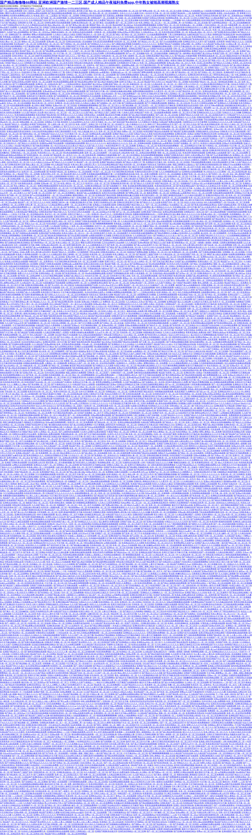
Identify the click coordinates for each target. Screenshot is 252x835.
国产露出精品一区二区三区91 (93, 441)
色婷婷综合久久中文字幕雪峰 (195, 122)
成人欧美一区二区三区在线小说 (192, 127)
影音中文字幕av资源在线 (97, 351)
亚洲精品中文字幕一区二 (191, 380)
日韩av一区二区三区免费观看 (17, 160)
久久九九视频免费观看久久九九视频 (183, 363)
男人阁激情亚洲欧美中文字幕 (213, 89)
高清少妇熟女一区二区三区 (216, 25)
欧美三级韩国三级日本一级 (57, 202)
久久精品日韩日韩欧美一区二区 (36, 169)
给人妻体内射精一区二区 (88, 219)
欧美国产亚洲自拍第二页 (40, 124)
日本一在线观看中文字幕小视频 (27, 245)
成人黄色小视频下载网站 (42, 105)
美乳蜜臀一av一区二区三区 (215, 108)
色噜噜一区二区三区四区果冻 (130, 30)
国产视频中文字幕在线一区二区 (130, 176)
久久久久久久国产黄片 (165, 280)
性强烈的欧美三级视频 (31, 377)
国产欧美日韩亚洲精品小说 (34, 67)
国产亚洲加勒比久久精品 (38, 368)
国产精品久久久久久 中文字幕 (74, 60)
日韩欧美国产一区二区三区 (23, 49)
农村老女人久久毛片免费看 (138, 427)
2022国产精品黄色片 (23, 146)
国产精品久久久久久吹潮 (150, 202)
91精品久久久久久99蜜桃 (185, 287)
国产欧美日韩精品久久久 (129, 148)
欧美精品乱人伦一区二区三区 (15, 198)
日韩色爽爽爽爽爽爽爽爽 (66, 349)
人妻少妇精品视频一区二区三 (18, 179)
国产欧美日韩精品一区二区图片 (70, 406)
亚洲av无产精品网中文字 (111, 271)
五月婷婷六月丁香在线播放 (54, 101)
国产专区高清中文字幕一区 (97, 91)
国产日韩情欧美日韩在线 (153, 429)
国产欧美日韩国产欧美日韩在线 (172, 276)
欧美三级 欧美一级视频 (73, 167)
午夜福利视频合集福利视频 (100, 27)
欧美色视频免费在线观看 (20, 105)
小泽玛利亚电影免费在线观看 (12, 176)
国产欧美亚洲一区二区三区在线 (156, 417)
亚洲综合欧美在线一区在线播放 (79, 41)
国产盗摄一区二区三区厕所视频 (53, 18)
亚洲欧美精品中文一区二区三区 (210, 273)
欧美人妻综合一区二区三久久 (72, 183)
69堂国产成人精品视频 (171, 224)
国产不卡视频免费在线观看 (23, 84)
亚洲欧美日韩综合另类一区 (217, 195)
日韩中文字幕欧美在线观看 (77, 72)
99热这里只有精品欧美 (83, 63)
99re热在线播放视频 (228, 344)
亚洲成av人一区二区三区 (146, 146)
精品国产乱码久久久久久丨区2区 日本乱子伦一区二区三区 (227, 278)
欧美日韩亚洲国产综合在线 (212, 20)
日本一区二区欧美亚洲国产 (142, 136)
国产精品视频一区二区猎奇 (94, 356)
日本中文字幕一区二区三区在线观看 (93, 349)
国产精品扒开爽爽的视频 (199, 382)
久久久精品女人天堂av (135, 302)
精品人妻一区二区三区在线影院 (106, 13)
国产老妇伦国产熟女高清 (201, 226)
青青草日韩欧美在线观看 (28, 98)
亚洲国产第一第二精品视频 (104, 368)
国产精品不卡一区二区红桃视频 (13, 96)
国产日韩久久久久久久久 (55, 294)
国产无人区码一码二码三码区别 (61, 285)
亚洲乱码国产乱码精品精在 (50, 233)
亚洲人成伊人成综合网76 (33, 110)
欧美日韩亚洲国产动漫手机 (68, 49)
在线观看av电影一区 (130, 65)
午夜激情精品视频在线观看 (60, 368)
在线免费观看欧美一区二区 (91, 190)
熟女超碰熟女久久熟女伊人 (176, 75)
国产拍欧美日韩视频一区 (43, 146)
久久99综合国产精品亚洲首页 (17, 216)
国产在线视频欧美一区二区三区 (66, 96)
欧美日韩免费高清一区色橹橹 (26, 264)
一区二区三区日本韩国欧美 (77, 294)
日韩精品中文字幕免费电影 (202, 79)
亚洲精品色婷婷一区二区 (76, 283)
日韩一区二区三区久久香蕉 (141, 228)
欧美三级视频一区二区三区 (223, 101)
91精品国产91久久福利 (150, 129)
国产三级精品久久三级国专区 (206, 311)
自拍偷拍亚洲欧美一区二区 (41, 30)
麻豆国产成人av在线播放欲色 (89, 193)
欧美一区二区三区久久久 (173, 160)
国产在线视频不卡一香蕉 (116, 186)
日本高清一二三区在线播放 (226, 37)
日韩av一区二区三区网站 (101, 110)
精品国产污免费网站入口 (24, 190)
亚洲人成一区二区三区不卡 (237, 89)
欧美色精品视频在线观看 (158, 323)
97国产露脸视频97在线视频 (35, 320)
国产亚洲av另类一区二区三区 (31, 373)
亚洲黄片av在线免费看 (83, 347)
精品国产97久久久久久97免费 (36, 226)
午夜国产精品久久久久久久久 (111, 37)
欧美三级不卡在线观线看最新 (83, 309)
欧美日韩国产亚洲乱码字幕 (150, 20)
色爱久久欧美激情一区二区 (141, 273)
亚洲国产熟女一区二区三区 (168, 25)
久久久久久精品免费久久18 (140, 138)
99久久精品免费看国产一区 (207, 46)
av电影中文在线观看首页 (148, 368)
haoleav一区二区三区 (167, 257)
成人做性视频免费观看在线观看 (153, 320)
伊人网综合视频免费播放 (104, 297)
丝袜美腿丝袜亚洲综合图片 (235, 105)
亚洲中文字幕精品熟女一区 (30, 108)
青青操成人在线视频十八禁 (14, 37)
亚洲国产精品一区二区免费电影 (238, 169)
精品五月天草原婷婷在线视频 (129, 250)
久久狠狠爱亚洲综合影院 (97, 283)
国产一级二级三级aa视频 (45, 49)
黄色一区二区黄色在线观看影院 (210, 280)
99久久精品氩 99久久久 (87, 131)
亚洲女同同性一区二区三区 (65, 216)
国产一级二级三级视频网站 (46, 190)
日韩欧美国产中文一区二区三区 (16, 30)
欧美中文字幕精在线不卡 (196, 365)
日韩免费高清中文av (209, 403)
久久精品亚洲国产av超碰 (144, 127)
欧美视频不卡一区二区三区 (131, 190)
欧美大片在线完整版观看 (53, 200)
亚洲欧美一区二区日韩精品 (142, 77)
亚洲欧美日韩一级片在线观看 (228, 354)
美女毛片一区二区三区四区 (56, 214)
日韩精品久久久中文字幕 (68, 190)
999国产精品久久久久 (234, 41)
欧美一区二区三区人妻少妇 (187, 138)
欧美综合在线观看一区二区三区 (121, 200)
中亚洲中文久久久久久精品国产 (36, 297)
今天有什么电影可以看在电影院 (93, 432)
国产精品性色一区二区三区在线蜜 (46, 77)
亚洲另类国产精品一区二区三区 (101, 181)
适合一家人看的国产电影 (240, 174)
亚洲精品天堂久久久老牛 (193, 41)
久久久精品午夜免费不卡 (194, 195)
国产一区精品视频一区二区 (163, 169)
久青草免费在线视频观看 (114, 53)
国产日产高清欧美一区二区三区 (193, 401)
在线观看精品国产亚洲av (32, 259)
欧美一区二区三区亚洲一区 (228, 441)
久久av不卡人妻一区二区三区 (107, 332)
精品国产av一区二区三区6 (232, 261)
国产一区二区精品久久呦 (45, 89)
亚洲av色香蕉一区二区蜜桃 (113, 325)
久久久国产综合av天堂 (14, 323)
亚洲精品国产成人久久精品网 (172, 259)
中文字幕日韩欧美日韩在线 (123, 172)
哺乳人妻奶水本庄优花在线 (66, 271)
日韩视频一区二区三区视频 (234, 252)
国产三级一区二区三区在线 (167, 115)
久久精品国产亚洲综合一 (209, 138)
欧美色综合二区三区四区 (129, 198)
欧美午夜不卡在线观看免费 (117, 119)
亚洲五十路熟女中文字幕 (93, 394)
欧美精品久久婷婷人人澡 (94, 330)
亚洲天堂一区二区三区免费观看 (80, 422)
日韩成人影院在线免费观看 (199, 389)
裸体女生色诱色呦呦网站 (221, 422)
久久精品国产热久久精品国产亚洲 (186, 89)
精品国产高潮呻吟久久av (106, 160)
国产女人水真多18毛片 (207, 207)
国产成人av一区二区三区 (206, 391)
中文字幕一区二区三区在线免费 (16, 238)
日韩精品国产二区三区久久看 (98, 39)
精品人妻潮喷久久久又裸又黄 (127, 181)
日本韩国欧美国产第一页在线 (38, 150)
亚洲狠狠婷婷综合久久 (99, 287)
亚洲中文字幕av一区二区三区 (131, 82)
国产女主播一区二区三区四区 (40, 193)
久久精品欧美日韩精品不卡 (228, 231)
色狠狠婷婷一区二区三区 (69, 313)
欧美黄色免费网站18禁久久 (21, 15)
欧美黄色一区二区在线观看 (14, 93)
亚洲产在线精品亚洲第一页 (229, 205)
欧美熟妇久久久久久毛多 (185, 117)
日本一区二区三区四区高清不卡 (213, 115)
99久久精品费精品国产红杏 (115, 328)
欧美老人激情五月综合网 (99, 443)
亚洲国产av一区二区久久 (41, 179)
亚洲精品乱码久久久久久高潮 (209, 112)
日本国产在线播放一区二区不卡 (186, 143)
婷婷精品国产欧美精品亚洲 (223, 34)
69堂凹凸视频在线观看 (167, 108)
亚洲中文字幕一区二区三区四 (130, 417)
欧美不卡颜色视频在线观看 (219, 446)
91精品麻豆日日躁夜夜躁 (18, 266)
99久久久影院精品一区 (82, 13)
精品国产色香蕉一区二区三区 (213, 356)
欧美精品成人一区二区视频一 (192, 25)
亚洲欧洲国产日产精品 (104, 247)
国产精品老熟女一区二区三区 (107, 58)
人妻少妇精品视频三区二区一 (38, 37)
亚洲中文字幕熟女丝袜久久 (211, 209)
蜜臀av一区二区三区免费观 (39, 198)
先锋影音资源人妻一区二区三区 (57, 309)
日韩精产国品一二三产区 (218, 67)
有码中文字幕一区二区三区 (64, 231)
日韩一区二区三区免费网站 (123, 27)
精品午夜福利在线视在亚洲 (100, 280)
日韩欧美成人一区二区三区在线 (24, 153)
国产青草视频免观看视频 (22, 53)
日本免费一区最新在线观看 (94, 138)
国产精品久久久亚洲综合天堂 (208, 186)
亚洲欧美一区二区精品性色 (46, 84)
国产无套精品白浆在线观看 (133, 103)
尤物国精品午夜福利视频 (106, 155)
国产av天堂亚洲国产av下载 (211, 216)
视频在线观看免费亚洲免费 (223, 250)
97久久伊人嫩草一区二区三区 (179, 231)
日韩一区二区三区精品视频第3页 (139, 408)
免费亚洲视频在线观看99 (142, 91)
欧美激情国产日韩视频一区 (71, 330)
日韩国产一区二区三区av (145, 209)
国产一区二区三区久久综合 (185, 124)
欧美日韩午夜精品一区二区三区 (134, 439)
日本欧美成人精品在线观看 (164, 273)
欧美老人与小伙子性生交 (67, 311)
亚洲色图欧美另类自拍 (122, 214)
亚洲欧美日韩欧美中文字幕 (81, 202)
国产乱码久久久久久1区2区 (163, 117)
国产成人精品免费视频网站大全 (166, 399)
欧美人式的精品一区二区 (174, 93)
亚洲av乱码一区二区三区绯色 (63, 278)
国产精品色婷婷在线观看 (192, 375)
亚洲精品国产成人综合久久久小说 (49, 361)
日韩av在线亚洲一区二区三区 (130, 226)
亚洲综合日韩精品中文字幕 (128, 384)
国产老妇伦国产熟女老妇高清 (125, 122)
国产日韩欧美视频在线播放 (128, 75)
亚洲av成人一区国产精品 (153, 157)
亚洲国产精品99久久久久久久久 (212, 235)
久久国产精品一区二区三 (48, 389)
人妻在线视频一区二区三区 (62, 247)
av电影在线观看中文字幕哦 (212, 98)
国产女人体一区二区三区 (188, 235)
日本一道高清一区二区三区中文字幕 (39, 219)
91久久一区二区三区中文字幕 (149, 224)
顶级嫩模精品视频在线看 (161, 46)
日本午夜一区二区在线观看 (104, 75)
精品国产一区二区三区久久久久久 (31, 202)
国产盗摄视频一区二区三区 (238, 108)
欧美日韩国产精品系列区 (46, 115)
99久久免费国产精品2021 (104, 20)
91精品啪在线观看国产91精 (86, 285)
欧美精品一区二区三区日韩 (144, 280)
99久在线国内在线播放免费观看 (237, 363)
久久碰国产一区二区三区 (179, 323)
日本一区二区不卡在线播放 (21, 441)
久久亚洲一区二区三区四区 (188, 216)
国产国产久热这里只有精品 (211, 313)
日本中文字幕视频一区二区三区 (74, 181)
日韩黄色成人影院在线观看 (105, 63)
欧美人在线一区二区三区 (48, 313)
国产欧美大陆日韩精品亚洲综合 (115, 169)
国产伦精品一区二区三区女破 (12, 79)
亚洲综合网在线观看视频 (173, 212)
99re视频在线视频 (101, 347)
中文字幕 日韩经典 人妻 (239, 67)
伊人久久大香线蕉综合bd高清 (34, 25)
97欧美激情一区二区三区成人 (225, 358)
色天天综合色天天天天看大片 (66, 146)
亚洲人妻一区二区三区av (117, 436)
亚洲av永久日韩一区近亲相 (70, 238)
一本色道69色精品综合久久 (177, 101)
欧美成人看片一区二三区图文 (45, 15)
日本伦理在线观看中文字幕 (223, 162)
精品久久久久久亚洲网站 (197, 65)
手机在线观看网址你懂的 (214, 119)
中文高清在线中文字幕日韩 (98, 401)
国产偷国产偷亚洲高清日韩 (140, 98)
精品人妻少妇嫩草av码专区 (230, 436)
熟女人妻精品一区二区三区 (57, 79)
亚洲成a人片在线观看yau (192, 11)
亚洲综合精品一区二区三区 (63, 250)
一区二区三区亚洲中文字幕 (129, 129)
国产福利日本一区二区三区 (238, 399)
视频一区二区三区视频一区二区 (112, 358)
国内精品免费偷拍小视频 (99, 46)
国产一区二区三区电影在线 (121, 268)
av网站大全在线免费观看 (76, 67)
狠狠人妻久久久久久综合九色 (186, 77)
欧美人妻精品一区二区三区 (150, 23)
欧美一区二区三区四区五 (242, 224)
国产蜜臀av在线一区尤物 (141, 347)
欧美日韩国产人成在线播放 (57, 224)
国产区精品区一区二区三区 (154, 188)
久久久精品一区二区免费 (133, 335)
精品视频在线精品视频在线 (193, 224)
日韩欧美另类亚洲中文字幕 (128, 202)
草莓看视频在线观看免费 (132, 231)
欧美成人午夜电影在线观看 (27, 254)
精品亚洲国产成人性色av (201, 53)
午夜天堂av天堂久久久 (204, 406)
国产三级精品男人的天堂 (84, 30)
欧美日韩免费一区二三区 (93, 136)
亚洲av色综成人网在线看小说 (159, 354)
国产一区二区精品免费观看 (11, 11)
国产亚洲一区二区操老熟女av (231, 15)
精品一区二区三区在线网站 (157, 37)
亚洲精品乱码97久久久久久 (229, 391)
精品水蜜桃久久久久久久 (173, 148)
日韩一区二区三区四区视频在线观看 (188, 49)
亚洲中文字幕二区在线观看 (54, 108)
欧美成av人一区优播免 (145, 370)
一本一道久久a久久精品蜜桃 (80, 304)
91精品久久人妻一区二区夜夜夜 (41, 271)
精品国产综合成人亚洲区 (167, 209)
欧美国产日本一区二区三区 (172, 202)
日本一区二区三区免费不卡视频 (90, 261)
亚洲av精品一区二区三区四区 (173, 129)
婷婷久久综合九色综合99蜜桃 (154, 96)
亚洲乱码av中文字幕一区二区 (231, 328)
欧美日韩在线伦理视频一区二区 (175, 32)
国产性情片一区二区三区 (65, 157)
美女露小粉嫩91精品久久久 (11, 129)
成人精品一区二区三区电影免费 (209, 221)
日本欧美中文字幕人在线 (120, 276)
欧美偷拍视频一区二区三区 (105, 250)
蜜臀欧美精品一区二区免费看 (155, 363)
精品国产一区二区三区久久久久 (136, 285)
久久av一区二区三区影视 (179, 226)
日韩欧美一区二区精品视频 (105, 32)
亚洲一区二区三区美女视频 (127, 20)
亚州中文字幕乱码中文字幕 (152, 93)
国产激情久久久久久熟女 (145, 110)
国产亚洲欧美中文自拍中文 (131, 51)
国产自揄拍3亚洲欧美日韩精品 (17, 242)
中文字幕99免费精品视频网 (77, 27)
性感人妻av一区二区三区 (10, 41)
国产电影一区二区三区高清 (18, 195)
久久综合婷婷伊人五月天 (79, 122)
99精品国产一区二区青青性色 (41, 261)
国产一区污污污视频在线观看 (229, 387)
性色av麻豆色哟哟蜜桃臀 (55, 422)
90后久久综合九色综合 (193, 202)
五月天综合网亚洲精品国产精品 (110, 164)
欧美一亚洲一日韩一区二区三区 (105, 396)
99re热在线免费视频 (157, 264)
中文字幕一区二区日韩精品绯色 (31, 214)
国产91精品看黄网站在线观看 (221, 396)
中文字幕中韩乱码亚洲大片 (16, 417)
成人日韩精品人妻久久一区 (228, 207)
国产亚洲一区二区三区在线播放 (120, 245)
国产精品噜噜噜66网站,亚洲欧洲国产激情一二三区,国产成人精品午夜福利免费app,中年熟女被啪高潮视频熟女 (89, 2)
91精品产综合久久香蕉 (143, 134)
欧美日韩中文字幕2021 (50, 292)
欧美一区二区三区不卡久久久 (81, 448)
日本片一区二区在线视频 (97, 290)
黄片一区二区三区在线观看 (37, 304)
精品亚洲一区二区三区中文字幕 (179, 188)
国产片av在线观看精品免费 (171, 41)
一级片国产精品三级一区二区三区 (45, 207)
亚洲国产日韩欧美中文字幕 (98, 101)
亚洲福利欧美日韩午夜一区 (121, 183)
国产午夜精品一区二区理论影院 (215, 146)
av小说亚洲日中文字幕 (184, 413)
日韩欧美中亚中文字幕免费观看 (124, 316)
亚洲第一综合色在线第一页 (228, 13)
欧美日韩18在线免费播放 (163, 134)
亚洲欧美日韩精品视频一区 (36, 285)
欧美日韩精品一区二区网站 (187, 432)
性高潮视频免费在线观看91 (146, 361)
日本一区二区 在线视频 (116, 441)
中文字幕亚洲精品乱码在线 (185, 344)
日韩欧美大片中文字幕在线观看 (233, 131)
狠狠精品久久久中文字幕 (72, 436)
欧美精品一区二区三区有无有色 (60, 63)
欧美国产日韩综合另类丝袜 (207, 15)
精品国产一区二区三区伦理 (88, 162)
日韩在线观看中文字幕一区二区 (189, 306)
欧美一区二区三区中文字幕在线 (136, 216)
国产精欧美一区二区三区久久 (15, 318)
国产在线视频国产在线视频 (140, 169)
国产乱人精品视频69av (61, 198)
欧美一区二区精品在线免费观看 (153, 63)
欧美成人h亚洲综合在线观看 (16, 261)
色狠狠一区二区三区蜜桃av (75, 361)
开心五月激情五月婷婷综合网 (157, 271)
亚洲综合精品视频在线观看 (195, 148)
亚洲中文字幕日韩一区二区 (213, 169)
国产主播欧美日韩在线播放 (157, 387)
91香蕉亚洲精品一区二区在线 (71, 306)
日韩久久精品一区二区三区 (27, 209)
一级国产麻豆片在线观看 (151, 198)
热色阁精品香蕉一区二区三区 (177, 18)
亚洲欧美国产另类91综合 (151, 212)
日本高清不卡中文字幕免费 (107, 309)
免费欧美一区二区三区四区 (140, 119)
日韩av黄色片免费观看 (37, 417)
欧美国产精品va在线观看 (167, 318)
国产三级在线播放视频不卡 (80, 224)
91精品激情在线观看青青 (223, 193)
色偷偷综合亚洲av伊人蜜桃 (217, 297)
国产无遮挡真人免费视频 (113, 15)
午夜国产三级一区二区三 (158, 358)
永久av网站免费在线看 (104, 375)
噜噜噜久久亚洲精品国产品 (231, 46)
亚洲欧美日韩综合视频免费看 (139, 117)
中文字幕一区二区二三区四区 (68, 53)
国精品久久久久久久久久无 (37, 354)
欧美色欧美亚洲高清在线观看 (229, 58)
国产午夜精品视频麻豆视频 (210, 252)
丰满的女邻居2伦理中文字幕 (146, 172)
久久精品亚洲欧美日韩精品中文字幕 (215, 84)
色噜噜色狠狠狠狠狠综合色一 (145, 214)
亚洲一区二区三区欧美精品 (116, 330)
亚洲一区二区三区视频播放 (82, 226)
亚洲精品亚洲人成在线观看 (100, 134)
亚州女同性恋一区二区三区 (18, 162)
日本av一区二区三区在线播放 (19, 103)
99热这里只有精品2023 (227, 439)
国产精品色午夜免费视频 (69, 439)
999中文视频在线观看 (165, 287)
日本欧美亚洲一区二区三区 (208, 344)
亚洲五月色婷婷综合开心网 (105, 202)
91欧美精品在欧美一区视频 (29, 183)
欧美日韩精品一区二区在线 (190, 394)
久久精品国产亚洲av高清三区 (30, 27)
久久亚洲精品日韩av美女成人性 (212, 77)
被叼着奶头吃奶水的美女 (59, 425)
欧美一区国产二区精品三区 (87, 124)
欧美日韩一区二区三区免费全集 (231, 271)
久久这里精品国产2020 (38, 20)
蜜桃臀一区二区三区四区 (145, 60)
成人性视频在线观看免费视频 (222, 382)
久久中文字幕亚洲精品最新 (52, 276)
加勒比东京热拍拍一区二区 (34, 129)
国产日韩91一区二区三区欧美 (210, 72)
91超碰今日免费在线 (95, 377)
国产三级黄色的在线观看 (69, 432)
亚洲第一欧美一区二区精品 (164, 266)
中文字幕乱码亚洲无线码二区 (64, 413)
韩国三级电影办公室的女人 (184, 164)
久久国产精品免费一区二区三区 (163, 216)
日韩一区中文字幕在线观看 (123, 110)
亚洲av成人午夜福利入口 (91, 302)
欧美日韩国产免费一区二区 (124, 370)
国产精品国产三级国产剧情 (147, 254)
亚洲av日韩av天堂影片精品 (128, 32)
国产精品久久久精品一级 (63, 30)
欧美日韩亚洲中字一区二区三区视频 (120, 146)
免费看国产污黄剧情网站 (74, 119)
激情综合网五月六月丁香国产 (207, 413)
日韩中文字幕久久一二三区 (79, 214)
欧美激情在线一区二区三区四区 (66, 399)
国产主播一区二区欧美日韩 (152, 150)
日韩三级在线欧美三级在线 (66, 219)
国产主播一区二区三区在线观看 (152, 342)
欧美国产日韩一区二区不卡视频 (226, 53)
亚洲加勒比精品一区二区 (70, 141)
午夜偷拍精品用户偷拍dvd (106, 148)
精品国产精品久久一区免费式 (17, 124)
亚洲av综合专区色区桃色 (31, 101)
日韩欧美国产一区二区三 (35, 176)
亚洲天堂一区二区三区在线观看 (175, 198)
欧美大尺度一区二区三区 (13, 387)
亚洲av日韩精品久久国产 (158, 439)
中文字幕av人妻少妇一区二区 (169, 110)
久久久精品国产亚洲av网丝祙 (137, 242)
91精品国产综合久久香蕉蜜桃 (48, 325)
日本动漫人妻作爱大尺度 (77, 11)
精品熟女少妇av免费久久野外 (92, 313)
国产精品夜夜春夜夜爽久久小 (225, 179)
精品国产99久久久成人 (55, 67)
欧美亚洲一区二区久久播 (164, 72)
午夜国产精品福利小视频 (186, 283)
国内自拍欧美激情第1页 (234, 119)
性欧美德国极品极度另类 (82, 368)
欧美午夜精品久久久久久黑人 (57, 70)
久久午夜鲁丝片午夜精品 (148, 122)
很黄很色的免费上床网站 (61, 150)
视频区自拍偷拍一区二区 (61, 32)
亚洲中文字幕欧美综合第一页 (90, 408)
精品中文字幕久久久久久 (28, 339)
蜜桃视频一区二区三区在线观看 (231, 339)
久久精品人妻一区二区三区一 (237, 44)
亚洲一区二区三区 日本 (241, 93)
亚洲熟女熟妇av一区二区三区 (207, 337)
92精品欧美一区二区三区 (111, 56)
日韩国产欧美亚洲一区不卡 (82, 129)
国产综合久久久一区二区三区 (234, 238)
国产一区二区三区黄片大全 (127, 23)
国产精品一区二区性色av (40, 32)
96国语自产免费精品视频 (137, 252)
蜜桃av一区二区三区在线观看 (33, 41)
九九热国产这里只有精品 (185, 330)
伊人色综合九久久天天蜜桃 (214, 172)
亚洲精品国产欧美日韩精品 (107, 389)
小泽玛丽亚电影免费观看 (202, 190)
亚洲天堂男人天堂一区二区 (52, 174)
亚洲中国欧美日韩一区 (75, 245)
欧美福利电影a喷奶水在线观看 (174, 389)
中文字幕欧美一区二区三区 (11, 297)
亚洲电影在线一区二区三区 (52, 290)
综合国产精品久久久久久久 (164, 306)
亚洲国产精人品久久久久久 (145, 268)
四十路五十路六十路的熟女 (94, 436)
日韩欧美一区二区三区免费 (141, 432)
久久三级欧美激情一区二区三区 (43, 337)
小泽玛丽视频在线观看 (89, 439)
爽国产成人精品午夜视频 (217, 254)
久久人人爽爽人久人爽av (17, 384)
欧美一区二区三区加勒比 (149, 86)
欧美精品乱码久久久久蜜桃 (196, 27)
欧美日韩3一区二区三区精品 (80, 354)
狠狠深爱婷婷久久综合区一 (83, 150)
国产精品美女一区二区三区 (186, 72)
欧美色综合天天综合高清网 (92, 53)
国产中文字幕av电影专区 (237, 70)
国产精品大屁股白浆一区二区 (207, 290)
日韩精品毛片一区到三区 (194, 212)
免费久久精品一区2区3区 (150, 181)
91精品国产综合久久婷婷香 (22, 228)
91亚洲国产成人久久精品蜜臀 (28, 292)
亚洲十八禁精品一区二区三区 (197, 422)
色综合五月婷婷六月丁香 (237, 49)
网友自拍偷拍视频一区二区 (166, 127)
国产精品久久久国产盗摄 (160, 242)
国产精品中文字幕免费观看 (235, 306)
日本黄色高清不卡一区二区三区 (165, 394)
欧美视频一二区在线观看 (24, 330)
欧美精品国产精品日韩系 (106, 195)
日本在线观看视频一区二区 (188, 257)
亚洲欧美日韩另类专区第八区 (200, 75)
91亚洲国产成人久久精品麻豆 (154, 79)
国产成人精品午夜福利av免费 (106, 82)
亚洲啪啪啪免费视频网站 (88, 105)
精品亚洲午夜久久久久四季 (75, 174)
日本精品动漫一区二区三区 (228, 134)
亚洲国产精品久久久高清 (189, 115)
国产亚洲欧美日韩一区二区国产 (173, 65)
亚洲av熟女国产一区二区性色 (142, 283)
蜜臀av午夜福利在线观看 (42, 34)
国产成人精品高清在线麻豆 (16, 368)
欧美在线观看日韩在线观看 (191, 410)
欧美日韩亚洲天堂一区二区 (151, 148)
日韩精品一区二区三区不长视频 (79, 75)
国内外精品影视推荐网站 (180, 51)
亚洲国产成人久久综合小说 (96, 306)
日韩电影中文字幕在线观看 (35, 63)
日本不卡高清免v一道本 (97, 60)
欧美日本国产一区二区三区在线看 (55, 410)
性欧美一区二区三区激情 (42, 82)
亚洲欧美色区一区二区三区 (48, 44)
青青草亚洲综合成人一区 (223, 75)
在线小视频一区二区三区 (211, 167)
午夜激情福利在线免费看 (74, 143)
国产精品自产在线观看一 (85, 148)
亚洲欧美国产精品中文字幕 (75, 268)
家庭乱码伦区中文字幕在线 (237, 56)
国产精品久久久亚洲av (241, 422)
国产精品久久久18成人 (222, 63)
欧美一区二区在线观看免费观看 (158, 112)
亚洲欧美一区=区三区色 (64, 103)
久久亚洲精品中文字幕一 (228, 427)
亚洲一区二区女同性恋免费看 (103, 363)
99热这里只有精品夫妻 (52, 436)
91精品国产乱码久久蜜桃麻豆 (190, 108)
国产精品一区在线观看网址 (201, 264)
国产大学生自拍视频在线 (32, 75)
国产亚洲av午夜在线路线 (40, 250)
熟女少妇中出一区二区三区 (55, 112)
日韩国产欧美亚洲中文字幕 (36, 425)
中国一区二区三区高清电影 (102, 257)
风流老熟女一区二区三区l (47, 439)
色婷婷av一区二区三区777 (106, 30)
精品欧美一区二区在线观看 (186, 328)
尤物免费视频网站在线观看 (129, 150)
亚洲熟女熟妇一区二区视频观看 (47, 136)
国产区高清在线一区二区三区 (12, 224)
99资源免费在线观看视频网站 (222, 309)
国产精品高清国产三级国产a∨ (94, 337)
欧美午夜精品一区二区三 (166, 292)
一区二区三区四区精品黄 (237, 172)
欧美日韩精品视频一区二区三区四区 (217, 136)
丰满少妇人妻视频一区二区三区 (64, 323)
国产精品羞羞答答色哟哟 (122, 415)
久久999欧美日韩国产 (144, 344)
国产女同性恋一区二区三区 (16, 271)
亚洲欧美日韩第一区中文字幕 (55, 342)
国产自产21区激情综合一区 (123, 39)
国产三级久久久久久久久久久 (42, 157)
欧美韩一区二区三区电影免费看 (234, 186)
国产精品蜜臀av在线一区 (81, 320)
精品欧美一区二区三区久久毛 (58, 129)
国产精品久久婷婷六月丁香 (134, 162)
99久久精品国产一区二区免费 (42, 335)
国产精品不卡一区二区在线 (157, 325)
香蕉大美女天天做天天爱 (85, 179)
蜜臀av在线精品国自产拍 (213, 370)
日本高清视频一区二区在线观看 (188, 169)
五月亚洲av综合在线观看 (238, 233)
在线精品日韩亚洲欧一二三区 (105, 79)
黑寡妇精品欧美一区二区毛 (230, 311)
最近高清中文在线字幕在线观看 (106, 188)
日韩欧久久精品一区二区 (40, 408)
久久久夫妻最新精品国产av (170, 172)
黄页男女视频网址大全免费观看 (109, 382)
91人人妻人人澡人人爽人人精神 (236, 167)
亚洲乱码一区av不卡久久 (101, 214)
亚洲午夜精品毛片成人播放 (169, 214)
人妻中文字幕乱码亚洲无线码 (140, 349)
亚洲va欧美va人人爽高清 (143, 356)
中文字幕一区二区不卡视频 (200, 176)
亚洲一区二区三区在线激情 (95, 153)
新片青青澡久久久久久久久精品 (70, 115)
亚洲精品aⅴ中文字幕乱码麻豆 (49, 138)
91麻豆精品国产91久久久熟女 (199, 34)
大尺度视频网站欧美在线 (124, 174)
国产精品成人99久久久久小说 (96, 167)
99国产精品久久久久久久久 (16, 20)
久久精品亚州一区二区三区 (31, 283)
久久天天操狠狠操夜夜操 (18, 278)
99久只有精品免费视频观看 (189, 292)
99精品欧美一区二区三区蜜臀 (35, 365)
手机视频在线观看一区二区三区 (216, 373)
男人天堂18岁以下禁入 (112, 141)
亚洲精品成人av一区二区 (121, 72)
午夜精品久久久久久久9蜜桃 (32, 401)
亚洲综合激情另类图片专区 (120, 167)
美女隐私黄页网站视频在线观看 (141, 186)
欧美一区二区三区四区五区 (224, 30)
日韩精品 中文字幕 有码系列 (56, 122)
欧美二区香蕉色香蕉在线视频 (204, 231)
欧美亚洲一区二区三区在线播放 (217, 318)
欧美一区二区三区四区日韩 (39, 117)
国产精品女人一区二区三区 (170, 245)
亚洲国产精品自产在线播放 (169, 44)
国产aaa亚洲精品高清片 (22, 347)
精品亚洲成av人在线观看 (195, 259)
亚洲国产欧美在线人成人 (150, 389)
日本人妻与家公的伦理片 (193, 245)
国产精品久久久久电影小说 (217, 127)
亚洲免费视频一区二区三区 (32, 235)
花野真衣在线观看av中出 (10, 172)
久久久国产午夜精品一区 (165, 283)
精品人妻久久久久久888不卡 (166, 420)
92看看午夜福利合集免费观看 (115, 49)
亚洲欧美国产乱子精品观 (224, 406)
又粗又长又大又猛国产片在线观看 (84, 70)
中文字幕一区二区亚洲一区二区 (221, 160)
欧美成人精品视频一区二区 (46, 420)
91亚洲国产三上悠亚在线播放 (106, 429)
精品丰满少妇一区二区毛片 (43, 103)
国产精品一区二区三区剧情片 (133, 34)
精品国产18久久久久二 (67, 56)
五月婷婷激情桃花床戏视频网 (211, 363)
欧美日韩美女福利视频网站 (11, 46)
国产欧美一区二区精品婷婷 (29, 276)
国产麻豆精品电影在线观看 (42, 216)
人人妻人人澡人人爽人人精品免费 (230, 181)
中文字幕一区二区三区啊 (206, 58)
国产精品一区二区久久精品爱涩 (53, 415)
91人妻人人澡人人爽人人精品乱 (113, 117)
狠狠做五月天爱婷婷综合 (34, 422)
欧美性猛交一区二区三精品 (62, 37)
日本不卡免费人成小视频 (145, 200)
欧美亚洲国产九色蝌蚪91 (185, 391)
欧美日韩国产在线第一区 (160, 339)
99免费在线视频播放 (236, 254)
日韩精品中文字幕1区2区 (148, 425)
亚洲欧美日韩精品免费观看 (215, 49)
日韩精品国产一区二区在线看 (102, 18)
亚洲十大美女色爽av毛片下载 (197, 155)
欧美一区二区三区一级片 (69, 389)
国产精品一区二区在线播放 (216, 294)
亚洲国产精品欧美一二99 (180, 13)
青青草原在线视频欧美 (133, 15)
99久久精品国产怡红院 (60, 164)
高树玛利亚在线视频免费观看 (86, 37)
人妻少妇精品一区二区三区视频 (196, 86)
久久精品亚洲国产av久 (219, 18)
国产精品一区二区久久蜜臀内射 (199, 129)
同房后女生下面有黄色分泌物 (159, 164)
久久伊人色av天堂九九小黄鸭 (110, 285)
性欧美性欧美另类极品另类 (240, 39)
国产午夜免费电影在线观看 (25, 240)
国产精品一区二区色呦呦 (155, 302)
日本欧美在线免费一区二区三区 (138, 394)
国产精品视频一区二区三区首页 (135, 105)
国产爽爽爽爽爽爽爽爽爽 (103, 224)
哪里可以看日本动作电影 (15, 13)
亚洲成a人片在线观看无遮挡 (104, 205)
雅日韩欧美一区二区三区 (231, 183)
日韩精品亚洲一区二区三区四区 (168, 70)
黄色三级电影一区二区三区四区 (76, 254)
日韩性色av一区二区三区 (115, 377)
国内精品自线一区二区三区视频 (156, 250)
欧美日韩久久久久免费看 (189, 233)
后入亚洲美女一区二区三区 (118, 380)
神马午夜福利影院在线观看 (199, 157)
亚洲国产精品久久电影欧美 (167, 370)
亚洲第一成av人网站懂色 (28, 257)
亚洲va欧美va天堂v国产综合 (54, 91)
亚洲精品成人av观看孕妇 (234, 20)
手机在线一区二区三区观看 (200, 101)
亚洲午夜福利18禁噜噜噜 (10, 294)
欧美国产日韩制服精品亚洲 (117, 273)
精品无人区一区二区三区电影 (129, 160)
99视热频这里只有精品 (152, 332)
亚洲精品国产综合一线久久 (87, 157)
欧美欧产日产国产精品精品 (16, 117)
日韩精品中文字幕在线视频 (28, 287)
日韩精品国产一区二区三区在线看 (179, 304)
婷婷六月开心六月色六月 (188, 84)
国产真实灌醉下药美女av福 (220, 27)
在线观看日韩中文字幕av (43, 347)
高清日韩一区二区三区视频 (131, 332)
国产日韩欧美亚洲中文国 (15, 164)
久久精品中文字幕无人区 (202, 302)
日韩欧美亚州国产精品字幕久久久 (53, 212)
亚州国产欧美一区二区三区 (98, 361)
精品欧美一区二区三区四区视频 (64, 408)
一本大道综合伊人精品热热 (118, 153)
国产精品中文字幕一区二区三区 (171, 351)
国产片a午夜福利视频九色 (33, 70)
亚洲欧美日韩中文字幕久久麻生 (155, 396)
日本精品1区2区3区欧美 (122, 235)
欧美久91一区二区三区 (118, 349)
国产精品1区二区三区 (30, 316)
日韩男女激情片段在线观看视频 (57, 23)
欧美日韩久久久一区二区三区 (50, 153)
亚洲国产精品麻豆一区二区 (185, 408)
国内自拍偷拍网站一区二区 (200, 342)
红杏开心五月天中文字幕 (117, 434)
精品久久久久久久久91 (190, 214)
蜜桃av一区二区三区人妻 (183, 311)
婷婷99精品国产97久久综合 (82, 93)
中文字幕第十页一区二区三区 (76, 134)
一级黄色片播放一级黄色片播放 (169, 60)
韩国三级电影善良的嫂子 (173, 195)
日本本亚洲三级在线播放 (134, 37)
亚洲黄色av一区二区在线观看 (80, 172)
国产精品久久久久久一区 (47, 240)
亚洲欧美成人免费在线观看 (49, 434)
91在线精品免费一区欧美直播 (205, 339)
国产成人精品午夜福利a (239, 65)
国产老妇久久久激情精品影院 (108, 65)
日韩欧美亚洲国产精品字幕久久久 (160, 56)
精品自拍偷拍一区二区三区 (200, 30)
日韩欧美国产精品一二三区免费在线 (14, 250)
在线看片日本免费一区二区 (77, 443)
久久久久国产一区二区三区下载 (81, 51)
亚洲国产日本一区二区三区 (218, 316)
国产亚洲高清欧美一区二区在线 (36, 155)
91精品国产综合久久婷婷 (184, 290)
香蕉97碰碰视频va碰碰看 (111, 278)
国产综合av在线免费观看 (94, 427)
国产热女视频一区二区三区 (39, 384)
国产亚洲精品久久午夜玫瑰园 (226, 103)
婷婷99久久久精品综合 (197, 446)
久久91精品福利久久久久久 (164, 138)
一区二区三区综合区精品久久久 (219, 259)
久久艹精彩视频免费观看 (137, 328)
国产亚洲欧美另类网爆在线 (38, 93)
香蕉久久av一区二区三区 (215, 110)
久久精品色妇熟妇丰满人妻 (78, 18)
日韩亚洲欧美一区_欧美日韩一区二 (21, 138)
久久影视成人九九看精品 (201, 179)
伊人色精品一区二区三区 (149, 259)
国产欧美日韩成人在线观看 (226, 299)
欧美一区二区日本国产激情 (165, 434)
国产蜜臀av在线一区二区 (149, 11)
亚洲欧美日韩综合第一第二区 (83, 23)
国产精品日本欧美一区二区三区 (132, 58)
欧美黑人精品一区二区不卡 (63, 221)
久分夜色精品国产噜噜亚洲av (26, 212)
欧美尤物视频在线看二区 (29, 380)
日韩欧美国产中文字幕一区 (77, 46)
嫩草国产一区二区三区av (207, 408)
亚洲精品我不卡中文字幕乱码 (236, 72)
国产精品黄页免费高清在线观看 (123, 108)
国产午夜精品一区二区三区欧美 (73, 44)
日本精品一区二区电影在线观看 (121, 209)
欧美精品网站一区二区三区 (214, 410)
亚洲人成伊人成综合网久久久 (181, 441)
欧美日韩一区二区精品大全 (105, 259)
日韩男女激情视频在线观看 (231, 242)
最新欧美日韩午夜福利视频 (130, 396)
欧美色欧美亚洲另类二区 (165, 186)
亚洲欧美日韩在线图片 (12, 259)
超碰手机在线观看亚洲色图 (46, 56)
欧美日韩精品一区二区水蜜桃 (63, 117)
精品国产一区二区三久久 (101, 318)
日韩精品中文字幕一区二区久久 (223, 86)
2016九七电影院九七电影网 (196, 160)
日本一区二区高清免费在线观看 (145, 276)
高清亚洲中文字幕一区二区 (32, 72)
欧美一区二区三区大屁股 (171, 11)
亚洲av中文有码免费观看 (232, 143)
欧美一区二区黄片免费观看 (146, 174)
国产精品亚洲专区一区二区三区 (55, 188)
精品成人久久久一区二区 (43, 302)
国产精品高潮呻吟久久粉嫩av (166, 233)
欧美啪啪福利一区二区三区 (110, 231)
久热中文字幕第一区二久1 (101, 122)
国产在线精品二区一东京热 (153, 382)
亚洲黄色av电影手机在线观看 (51, 143)
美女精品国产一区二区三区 (25, 44)
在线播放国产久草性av (189, 183)
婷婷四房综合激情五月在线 (183, 337)
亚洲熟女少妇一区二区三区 (207, 330)
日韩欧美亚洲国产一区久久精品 (156, 190)
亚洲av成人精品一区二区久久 (201, 32)
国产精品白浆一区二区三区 (105, 422)
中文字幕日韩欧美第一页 (149, 65)
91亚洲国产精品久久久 (236, 401)
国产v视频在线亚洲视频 (121, 44)
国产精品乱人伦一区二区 (148, 41)
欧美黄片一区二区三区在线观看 (80, 176)
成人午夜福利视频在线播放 (59, 320)
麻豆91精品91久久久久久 (117, 143)
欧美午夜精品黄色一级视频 (75, 200)
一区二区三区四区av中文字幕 (103, 212)
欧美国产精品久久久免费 (49, 141)
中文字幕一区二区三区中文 (240, 297)
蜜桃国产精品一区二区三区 (100, 25)
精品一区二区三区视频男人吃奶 (232, 330)
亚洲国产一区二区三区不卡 (23, 89)
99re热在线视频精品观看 (63, 82)
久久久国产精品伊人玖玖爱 (32, 112)
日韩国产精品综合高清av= (61, 169)
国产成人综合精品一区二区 (11, 365)
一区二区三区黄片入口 (18, 193)
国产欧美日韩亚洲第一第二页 (219, 93)
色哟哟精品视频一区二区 (68, 420)
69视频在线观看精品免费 (33, 363)
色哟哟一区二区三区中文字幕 (184, 112)
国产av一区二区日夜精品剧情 (177, 384)
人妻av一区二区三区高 (89, 240)
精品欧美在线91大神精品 (40, 65)
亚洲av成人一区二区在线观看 (211, 443)
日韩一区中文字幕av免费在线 (211, 105)
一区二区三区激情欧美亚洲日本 (144, 380)
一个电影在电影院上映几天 (126, 375)
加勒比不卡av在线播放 (232, 164)
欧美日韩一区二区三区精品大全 (148, 27)
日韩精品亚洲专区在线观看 (91, 15)
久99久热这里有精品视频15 (43, 131)
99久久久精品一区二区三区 (235, 124)
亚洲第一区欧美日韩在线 (26, 389)
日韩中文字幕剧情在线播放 (93, 238)
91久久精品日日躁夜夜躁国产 (90, 335)
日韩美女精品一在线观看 (94, 115)
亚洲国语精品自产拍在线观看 (78, 110)
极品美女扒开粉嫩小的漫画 (116, 115)
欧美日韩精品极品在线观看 (237, 110)
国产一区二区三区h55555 (139, 46)
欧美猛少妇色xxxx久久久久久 (73, 39)
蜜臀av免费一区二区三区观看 (160, 311)
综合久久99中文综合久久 (179, 335)
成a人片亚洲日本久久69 (109, 157)
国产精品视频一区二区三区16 (195, 60)
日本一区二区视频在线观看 (140, 143)
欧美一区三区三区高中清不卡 (201, 198)
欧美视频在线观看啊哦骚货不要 (100, 174)
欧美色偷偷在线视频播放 (25, 115)
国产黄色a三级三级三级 (78, 25)
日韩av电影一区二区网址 (191, 44)
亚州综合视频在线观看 (76, 91)
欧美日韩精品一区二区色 (29, 427)
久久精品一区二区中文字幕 (205, 188)
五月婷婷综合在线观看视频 (60, 387)
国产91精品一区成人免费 (19, 252)
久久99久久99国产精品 (199, 18)
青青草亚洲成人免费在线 (196, 332)
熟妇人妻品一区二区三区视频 (38, 164)
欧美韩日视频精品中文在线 (176, 157)
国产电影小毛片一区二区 (218, 60)
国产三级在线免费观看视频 (120, 287)
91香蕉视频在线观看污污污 (184, 221)
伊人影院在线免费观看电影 (220, 276)
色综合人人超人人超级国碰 (190, 136)
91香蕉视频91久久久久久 (13, 448)
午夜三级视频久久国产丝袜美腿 (119, 356)
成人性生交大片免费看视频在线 (203, 335)
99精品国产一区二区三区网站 (152, 240)
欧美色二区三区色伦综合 (175, 247)
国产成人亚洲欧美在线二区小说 (128, 247)
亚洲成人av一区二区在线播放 (118, 77)
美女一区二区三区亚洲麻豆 (111, 216)
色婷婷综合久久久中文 (119, 443)
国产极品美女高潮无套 (179, 250)
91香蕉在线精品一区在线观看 (174, 309)
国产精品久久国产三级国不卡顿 (108, 112)
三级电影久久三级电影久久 (52, 127)
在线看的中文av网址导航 (188, 209)
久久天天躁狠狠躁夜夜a (208, 328)
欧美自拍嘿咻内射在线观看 (54, 75)
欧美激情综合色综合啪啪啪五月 (121, 60)
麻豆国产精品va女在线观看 (39, 318)
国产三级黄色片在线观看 (203, 299)
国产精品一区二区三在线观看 (140, 266)
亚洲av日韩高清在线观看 (80, 410)
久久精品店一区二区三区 (200, 320)
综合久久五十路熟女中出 (71, 339)
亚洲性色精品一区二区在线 (50, 273)
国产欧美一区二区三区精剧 (60, 86)
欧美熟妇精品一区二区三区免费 (38, 413)
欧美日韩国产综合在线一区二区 (37, 382)
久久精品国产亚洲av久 (70, 325)
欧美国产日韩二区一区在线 (41, 160)
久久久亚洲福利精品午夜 (200, 240)
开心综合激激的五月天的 (69, 240)
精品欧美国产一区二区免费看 (150, 446)
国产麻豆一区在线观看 (105, 23)
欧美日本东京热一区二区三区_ (71, 186)
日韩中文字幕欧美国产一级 (44, 311)
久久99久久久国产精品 (130, 219)
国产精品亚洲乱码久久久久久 (238, 77)
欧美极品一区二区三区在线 (196, 23)
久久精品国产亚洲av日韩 (188, 443)
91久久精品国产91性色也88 (207, 287)
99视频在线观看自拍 (199, 396)
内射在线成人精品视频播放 (72, 77)
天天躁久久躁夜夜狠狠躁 (56, 176)
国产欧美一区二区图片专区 (106, 150)
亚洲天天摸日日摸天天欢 (93, 264)
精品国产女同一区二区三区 (180, 37)
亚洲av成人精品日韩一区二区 (53, 245)
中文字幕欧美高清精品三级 (11, 148)
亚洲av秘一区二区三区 (55, 41)
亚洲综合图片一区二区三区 (209, 261)
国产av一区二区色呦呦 (135, 53)
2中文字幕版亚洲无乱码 (76, 377)
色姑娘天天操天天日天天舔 (83, 160)
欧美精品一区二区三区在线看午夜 (237, 221)
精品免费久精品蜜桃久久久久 (149, 365)
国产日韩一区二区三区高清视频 (218, 224)
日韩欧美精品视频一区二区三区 (125, 11)
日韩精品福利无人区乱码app (183, 58)
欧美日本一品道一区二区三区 (97, 183)
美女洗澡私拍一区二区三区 (11, 67)
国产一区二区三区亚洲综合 (239, 292)
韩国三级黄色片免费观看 (76, 373)
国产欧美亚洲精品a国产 (186, 186)
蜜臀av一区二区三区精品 (99, 108)
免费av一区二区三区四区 (132, 131)
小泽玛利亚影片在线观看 (50, 287)
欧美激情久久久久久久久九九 (144, 44)
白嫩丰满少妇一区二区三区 (172, 67)
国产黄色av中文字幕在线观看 (138, 89)
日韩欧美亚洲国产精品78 (207, 117)
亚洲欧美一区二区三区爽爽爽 (47, 330)
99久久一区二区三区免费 (201, 193)
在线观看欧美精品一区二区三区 (214, 292)
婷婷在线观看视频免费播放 (117, 420)
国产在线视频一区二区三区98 (53, 377)
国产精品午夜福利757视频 (50, 394)
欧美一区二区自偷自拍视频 (156, 53)
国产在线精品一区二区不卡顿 (108, 103)
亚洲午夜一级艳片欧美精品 (25, 313)
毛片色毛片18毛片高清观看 (79, 212)
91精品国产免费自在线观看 (170, 122)
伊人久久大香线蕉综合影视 (178, 79)
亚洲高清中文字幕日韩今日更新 (39, 96)
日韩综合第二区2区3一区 (183, 427)
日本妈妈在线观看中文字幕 (190, 420)
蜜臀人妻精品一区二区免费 (210, 432)
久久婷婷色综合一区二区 (77, 280)
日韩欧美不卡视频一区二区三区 (112, 70)
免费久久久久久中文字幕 (28, 273)
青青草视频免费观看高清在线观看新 (182, 96)
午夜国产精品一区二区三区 (118, 432)
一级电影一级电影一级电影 (207, 242)
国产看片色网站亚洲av (171, 375)
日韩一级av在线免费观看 (175, 150)
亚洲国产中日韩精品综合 (119, 228)
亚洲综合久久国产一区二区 (228, 51)
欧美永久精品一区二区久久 (73, 233)
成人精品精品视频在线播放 (162, 290)
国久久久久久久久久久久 (96, 143)
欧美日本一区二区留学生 (56, 11)
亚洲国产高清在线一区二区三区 (131, 448)
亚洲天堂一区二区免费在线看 (33, 172)
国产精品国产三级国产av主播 (44, 328)
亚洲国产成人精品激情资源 (173, 27)
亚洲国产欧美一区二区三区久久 (194, 174)
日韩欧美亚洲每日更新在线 (193, 70)
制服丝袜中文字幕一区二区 (97, 228)
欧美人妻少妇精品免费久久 (225, 79)
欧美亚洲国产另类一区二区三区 (193, 254)
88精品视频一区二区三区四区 (32, 122)
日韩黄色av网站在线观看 (37, 13)
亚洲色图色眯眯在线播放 (97, 200)
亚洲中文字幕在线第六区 (127, 259)
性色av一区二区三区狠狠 (216, 368)
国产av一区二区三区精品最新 (128, 212)
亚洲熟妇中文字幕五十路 (49, 98)
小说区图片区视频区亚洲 (214, 11)
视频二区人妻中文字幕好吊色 (192, 200)
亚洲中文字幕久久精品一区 (155, 176)
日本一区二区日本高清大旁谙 (234, 96)
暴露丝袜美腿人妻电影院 (10, 101)
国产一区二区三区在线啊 (237, 153)
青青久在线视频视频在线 (19, 157)
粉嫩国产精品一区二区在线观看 (155, 226)
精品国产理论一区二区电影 (177, 82)
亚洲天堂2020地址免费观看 (113, 193)
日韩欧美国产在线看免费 (21, 77)
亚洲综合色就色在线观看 (82, 32)
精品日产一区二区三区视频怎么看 (44, 238)
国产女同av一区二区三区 (186, 273)
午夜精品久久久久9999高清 (129, 79)
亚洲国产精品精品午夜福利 (111, 162)
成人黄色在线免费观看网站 (233, 394)
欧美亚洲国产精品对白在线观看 (156, 131)
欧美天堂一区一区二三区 (112, 339)
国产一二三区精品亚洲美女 (70, 84)
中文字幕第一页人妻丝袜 (15, 354)
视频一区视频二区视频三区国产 (180, 141)
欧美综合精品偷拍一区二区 (127, 86)
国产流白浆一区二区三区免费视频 (218, 245)
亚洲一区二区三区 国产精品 (108, 34)
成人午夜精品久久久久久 (136, 124)
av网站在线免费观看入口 (20, 207)
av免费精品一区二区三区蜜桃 (12, 205)
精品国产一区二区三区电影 (217, 351)
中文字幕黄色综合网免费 (129, 389)
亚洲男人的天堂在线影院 (147, 108)
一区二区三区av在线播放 (29, 127)
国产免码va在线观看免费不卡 (165, 98)
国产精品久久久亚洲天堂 (28, 143)
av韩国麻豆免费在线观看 (223, 342)
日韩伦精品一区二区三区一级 (181, 406)
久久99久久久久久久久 (216, 401)
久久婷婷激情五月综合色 (219, 65)
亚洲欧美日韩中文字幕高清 (62, 65)
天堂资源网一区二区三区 (24, 356)
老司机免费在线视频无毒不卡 (113, 89)
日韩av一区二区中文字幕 (180, 179)
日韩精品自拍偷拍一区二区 (12, 226)
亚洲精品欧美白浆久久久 (197, 247)
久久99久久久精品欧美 (217, 247)
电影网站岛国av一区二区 (153, 30)
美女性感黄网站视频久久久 (14, 375)
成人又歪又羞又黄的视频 (28, 351)
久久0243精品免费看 (228, 325)
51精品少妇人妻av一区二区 (206, 271)
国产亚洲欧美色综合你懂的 (225, 32)
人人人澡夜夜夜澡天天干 (96, 245)
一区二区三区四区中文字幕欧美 (162, 105)
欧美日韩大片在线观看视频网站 (23, 181)
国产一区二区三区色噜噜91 (105, 176)
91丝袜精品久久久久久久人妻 (220, 122)
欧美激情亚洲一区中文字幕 (97, 209)
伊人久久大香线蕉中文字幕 (11, 70)
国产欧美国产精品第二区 (56, 172)
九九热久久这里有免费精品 (155, 15)
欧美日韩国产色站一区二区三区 (191, 294)
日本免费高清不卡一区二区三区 (28, 268)
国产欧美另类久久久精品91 (156, 335)
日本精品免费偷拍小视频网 (105, 448)
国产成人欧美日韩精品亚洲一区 (210, 124)
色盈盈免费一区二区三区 (238, 25)
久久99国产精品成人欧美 (76, 101)
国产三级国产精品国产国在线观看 (140, 70)
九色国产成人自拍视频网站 (18, 32)
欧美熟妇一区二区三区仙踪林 (120, 351)
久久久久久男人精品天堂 (53, 119)
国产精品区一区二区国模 (69, 15)
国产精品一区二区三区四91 (89, 56)
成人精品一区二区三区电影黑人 (16, 65)
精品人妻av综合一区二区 (58, 25)
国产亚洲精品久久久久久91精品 (121, 344)
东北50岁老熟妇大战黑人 (95, 292)
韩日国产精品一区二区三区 (30, 51)
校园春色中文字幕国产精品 (21, 432)
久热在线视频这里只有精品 (154, 231)
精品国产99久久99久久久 (154, 82)
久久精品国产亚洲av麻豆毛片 (35, 86)
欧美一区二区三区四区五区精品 (161, 328)
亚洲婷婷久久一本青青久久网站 (129, 363)
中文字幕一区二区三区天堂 (240, 146)
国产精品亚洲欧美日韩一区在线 (67, 302)
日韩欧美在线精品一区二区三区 (113, 252)
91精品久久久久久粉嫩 (231, 112)
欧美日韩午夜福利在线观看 (194, 153)
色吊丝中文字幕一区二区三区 (157, 13)
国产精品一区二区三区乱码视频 (190, 119)
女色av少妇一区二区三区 (224, 129)
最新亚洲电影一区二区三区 (158, 193)
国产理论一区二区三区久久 (110, 105)
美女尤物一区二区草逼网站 (172, 86)
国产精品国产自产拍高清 (235, 434)
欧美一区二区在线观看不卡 (119, 233)
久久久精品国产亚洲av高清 (213, 44)
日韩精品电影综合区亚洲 (116, 427)
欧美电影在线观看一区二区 (166, 167)
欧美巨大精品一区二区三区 (125, 365)
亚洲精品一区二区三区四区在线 (188, 425)
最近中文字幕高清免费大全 (143, 167)
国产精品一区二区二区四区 (23, 420)
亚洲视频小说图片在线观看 (189, 403)
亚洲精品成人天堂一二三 (112, 96)
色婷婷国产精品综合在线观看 (204, 13)
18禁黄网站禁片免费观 (146, 294)
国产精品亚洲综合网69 (83, 82)
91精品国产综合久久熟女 (161, 377)
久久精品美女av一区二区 (151, 32)
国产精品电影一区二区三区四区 (123, 101)
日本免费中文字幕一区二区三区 (58, 58)
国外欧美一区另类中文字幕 (35, 299)
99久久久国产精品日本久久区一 (185, 347)
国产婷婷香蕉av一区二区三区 (43, 242)
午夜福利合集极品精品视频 (120, 91)
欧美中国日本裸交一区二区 (151, 195)
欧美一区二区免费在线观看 (11, 86)
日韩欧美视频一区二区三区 (212, 285)
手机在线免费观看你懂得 (201, 162)
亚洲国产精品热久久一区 (86, 34)
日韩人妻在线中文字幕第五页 (136, 179)
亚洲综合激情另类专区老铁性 (18, 131)
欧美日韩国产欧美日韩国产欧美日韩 (137, 399)
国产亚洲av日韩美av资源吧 (19, 82)
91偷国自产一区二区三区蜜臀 (162, 285)
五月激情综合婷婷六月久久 (103, 446)
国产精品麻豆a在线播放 (91, 339)
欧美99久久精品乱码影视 (211, 143)
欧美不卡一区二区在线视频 (224, 302)
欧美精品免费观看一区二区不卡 (16, 335)
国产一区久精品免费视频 (215, 212)
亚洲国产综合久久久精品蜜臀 (204, 51)
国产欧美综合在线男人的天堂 (36, 387)
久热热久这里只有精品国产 (133, 112)
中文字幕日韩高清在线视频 (71, 98)
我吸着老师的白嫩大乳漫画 (128, 195)
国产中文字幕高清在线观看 (150, 375)
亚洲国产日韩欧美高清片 (174, 155)
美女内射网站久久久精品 (141, 306)
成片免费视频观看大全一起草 (215, 375)
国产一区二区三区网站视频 (94, 98)
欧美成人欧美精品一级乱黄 (197, 150)
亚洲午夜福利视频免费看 (31, 91)
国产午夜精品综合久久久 (182, 339)
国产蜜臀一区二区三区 (150, 219)
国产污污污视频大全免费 (88, 323)
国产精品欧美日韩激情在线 (55, 235)
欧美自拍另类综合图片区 (234, 285)
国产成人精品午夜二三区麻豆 (45, 441)
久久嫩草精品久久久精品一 (52, 380)
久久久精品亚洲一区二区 (169, 254)
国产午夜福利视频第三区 (146, 39)
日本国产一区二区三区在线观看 (191, 318)
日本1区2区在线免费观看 (103, 41)
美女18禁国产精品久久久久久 (22, 306)
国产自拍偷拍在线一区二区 (205, 141)
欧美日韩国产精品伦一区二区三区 (181, 15)
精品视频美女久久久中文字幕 (212, 434)
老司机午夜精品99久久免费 (176, 382)
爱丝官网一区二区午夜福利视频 (237, 98)
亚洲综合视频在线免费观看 (129, 422)
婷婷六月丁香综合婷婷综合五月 (160, 124)
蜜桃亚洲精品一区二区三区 (83, 195)
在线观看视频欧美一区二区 (147, 297)
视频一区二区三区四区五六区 (169, 153)
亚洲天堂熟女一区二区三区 (23, 56)
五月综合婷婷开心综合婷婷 (113, 242)
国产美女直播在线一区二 (71, 136)
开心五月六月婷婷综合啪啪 (202, 103)
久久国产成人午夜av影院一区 (169, 39)
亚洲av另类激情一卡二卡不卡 (220, 268)
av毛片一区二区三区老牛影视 (182, 271)
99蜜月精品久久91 (59, 318)
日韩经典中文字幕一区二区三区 (30, 23)
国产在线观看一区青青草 (214, 41)
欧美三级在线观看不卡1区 (66, 131)
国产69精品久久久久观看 (103, 365)
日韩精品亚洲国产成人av (139, 49)
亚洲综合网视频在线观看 (31, 436)
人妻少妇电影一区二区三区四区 (25, 167)
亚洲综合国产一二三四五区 (239, 294)
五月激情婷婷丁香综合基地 (88, 252)
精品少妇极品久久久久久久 (236, 370)
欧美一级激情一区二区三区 (134, 56)
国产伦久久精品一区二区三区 (69, 337)
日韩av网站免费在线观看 (101, 415)
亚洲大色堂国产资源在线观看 (141, 420)
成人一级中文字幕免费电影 (218, 361)
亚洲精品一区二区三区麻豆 (193, 110)
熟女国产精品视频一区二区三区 (25, 141)
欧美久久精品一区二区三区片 (68, 242)
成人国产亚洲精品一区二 (70, 207)
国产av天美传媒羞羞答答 (40, 195)
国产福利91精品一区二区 (29, 134)
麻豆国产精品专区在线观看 (99, 316)
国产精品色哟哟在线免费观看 (60, 13)
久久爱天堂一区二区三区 (164, 91)
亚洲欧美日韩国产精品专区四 (235, 313)
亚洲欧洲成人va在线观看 (216, 153)
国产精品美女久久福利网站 (189, 98)
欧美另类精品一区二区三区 (11, 299)
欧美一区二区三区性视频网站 (176, 30)
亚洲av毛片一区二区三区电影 (182, 417)
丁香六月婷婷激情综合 (177, 34)
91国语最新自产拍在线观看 (54, 283)
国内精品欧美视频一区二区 (229, 82)
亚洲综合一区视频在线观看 (106, 129)
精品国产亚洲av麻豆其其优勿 (193, 368)
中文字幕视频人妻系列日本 (104, 425)
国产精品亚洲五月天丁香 (222, 219)
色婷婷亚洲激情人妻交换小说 (209, 238)
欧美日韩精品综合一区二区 (203, 37)
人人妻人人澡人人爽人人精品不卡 (151, 101)
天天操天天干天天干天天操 (83, 58)
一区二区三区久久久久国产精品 (80, 112)
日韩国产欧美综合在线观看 (161, 49)
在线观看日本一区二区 (84, 250)
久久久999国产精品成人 (55, 110)
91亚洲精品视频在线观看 (95, 127)
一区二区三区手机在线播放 (87, 358)
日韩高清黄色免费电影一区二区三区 (26, 119)
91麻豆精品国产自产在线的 (93, 207)
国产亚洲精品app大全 (132, 96)
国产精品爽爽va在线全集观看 (55, 51)
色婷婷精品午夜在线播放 (164, 228)
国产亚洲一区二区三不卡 (102, 370)
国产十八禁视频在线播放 (230, 138)
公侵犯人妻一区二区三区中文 (63, 124)
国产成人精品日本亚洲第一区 (164, 119)
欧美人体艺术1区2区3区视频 (173, 316)
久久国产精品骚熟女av (132, 382)
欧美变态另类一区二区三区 (131, 157)
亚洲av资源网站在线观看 (135, 325)
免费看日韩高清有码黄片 (152, 160)
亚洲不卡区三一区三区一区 (115, 261)
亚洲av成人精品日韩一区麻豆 (60, 429)
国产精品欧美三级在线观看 (206, 427)
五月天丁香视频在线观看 (115, 238)
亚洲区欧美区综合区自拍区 (187, 105)
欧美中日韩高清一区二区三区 (66, 391)
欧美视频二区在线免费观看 (77, 108)
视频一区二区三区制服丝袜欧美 (226, 264)
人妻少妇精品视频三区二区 (196, 67)
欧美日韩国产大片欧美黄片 (91, 49)
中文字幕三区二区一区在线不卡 (112, 124)
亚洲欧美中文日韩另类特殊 (104, 86)
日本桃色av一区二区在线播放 (33, 396)
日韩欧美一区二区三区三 (101, 410)
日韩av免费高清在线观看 (31, 403)
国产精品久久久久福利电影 (14, 358)
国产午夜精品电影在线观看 (46, 356)
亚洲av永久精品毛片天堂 (236, 200)
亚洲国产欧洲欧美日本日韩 (205, 134)
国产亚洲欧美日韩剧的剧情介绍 (209, 164)
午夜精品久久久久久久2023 (219, 148)
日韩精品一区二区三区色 (40, 278)
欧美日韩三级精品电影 (77, 401)
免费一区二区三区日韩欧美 (198, 309)
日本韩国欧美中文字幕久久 (128, 63)
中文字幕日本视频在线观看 (72, 292)
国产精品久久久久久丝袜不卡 (63, 162)
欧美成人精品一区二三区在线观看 (215, 214)
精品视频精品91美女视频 (136, 358)
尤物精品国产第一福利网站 (19, 34)
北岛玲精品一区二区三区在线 (12, 425)
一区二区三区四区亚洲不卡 (96, 233)
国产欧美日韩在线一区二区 (73, 273)
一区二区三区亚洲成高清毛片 (238, 410)
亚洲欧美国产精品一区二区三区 (116, 84)
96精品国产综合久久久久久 (52, 134)
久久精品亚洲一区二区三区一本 (164, 84)
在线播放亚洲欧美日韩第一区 (155, 299)
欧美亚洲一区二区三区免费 (125, 41)
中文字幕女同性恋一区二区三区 (29, 200)
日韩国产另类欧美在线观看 (54, 27)
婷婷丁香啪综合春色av (216, 332)
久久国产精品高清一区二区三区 (188, 91)
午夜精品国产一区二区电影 (89, 271)
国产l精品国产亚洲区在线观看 (182, 131)
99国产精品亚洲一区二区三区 (167, 183)
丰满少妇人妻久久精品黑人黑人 (83, 164)
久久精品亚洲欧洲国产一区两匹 (56, 332)
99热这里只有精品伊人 (113, 335)
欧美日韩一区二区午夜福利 (135, 164)
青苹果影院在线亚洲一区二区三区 (211, 56)
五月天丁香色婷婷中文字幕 (216, 39)
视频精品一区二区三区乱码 (179, 103)
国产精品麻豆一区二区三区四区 (59, 299)
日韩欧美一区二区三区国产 (98, 373)
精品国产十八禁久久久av (74, 380)
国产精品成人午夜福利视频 (186, 56)
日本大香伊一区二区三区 (151, 309)
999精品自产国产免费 (119, 46)
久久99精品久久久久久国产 (55, 370)
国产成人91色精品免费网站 (81, 425)
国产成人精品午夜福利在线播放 (141, 115)
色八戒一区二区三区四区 (81, 396)
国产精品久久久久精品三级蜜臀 (72, 209)
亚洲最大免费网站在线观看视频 (119, 292)
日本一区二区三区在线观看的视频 (75, 287)
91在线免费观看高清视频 (92, 141)
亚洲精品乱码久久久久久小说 (130, 304)
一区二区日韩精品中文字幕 (190, 146)
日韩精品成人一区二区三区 (117, 391)
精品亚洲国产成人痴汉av (122, 25)
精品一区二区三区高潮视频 (100, 11)
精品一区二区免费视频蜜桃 (83, 375)
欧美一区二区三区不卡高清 (189, 167)
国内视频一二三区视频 (171, 20)
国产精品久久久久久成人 (90, 399)
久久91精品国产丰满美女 (61, 382)
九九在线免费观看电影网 (156, 34)
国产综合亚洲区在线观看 (77, 235)
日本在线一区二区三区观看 (238, 202)
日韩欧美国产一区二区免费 (122, 373)
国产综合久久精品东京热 (195, 351)
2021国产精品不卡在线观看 (66, 335)
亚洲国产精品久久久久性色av (73, 228)
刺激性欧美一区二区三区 (140, 84)
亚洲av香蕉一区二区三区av (46, 306)
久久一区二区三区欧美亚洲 (84, 155)
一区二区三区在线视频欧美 (239, 23)
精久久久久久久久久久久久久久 (27, 18)
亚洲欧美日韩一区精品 (184, 134)
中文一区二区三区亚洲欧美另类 (202, 181)
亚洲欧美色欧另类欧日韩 (195, 93)
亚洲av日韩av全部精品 (211, 394)
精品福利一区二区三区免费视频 (117, 136)
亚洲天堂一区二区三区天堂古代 (234, 337)
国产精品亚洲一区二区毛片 (61, 155)
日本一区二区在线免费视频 (229, 117)
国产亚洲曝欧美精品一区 (54, 46)
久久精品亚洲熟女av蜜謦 (58, 205)
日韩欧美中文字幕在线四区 (117, 138)
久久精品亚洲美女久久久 (20, 328)
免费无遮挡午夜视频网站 (150, 67)
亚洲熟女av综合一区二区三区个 (214, 257)
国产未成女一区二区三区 (159, 179)
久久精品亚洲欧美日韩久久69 (175, 446)
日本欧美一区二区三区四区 (179, 162)
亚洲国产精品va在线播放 (209, 347)
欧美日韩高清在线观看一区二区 (167, 349)
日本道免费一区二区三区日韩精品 (188, 278)
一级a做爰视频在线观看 (83, 20)
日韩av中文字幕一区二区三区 (229, 141)
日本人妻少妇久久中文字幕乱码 (86, 299)
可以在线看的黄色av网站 (161, 89)
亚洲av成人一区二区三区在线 (152, 75)
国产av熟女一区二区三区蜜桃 (81, 259)
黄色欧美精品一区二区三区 (168, 410)
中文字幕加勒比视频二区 (33, 46)
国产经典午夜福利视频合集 (33, 294)
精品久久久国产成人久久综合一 (92, 146)
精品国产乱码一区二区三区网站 (120, 127)
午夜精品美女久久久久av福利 (107, 51)
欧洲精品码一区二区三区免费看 (185, 252)
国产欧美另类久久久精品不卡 (22, 361)
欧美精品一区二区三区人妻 (146, 257)
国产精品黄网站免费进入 (132, 299)
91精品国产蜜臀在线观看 (142, 72)
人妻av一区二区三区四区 (228, 417)
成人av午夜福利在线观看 (210, 183)
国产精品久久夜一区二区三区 (161, 436)
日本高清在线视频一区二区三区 (62, 358)
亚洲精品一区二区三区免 (60, 93)
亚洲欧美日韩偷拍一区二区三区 (26, 39)
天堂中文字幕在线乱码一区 (184, 46)
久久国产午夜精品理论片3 (10, 25)
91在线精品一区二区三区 (180, 205)
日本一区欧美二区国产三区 (34, 11)
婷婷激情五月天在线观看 (90, 96)
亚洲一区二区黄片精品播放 (14, 150)
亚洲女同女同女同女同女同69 (22, 406)
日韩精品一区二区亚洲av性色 (158, 58)
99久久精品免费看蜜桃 (191, 20)
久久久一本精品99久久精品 (230, 408)
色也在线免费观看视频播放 (145, 25)
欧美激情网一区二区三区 (122, 318)
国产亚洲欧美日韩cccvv (163, 408)
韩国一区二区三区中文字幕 (87, 117)
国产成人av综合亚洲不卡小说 (146, 245)
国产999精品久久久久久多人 (99, 44)
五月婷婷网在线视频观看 (167, 294)
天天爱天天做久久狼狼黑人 (168, 268)
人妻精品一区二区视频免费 (56, 363)
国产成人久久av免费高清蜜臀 (17, 408)
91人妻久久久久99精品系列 (50, 254)
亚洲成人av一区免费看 (16, 429)
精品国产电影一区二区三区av (117, 264)
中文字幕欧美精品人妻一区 (21, 302)
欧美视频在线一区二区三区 (232, 266)
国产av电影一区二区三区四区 (21, 136)
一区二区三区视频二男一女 (173, 23)
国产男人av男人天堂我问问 (77, 403)
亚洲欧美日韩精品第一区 (95, 186)
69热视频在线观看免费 (125, 297)
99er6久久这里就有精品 (95, 119)
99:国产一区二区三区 (102, 172)
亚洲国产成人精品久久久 (74, 276)
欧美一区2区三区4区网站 (202, 63)
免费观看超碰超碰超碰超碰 (222, 157)
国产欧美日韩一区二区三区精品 (182, 325)
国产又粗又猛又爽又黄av (163, 261)
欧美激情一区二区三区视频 (201, 358)
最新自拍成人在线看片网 (137, 311)
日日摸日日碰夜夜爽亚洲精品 (152, 384)
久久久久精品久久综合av (40, 162)
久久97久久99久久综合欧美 (153, 247)
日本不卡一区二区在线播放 (170, 174)
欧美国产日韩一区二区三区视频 (156, 51)
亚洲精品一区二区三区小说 (160, 252)
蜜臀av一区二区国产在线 (122, 280)
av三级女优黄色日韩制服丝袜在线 (228, 198)
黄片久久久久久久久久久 (74, 127)
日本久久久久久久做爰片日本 (132, 13)
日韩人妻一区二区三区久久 (11, 169)
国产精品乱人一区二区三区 (58, 417)
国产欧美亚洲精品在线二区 (44, 53)
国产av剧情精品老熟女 (217, 23)
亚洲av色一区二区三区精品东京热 (101, 67)
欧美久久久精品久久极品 (85, 103)
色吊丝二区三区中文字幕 (138, 436)
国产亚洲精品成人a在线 (72, 138)
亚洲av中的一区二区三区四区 (65, 105)
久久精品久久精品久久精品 (64, 34)
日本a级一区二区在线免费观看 (94, 344)
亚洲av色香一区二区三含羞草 (78, 257)
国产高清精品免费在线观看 (19, 344)
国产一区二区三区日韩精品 (129, 155)
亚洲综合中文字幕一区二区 (84, 382)
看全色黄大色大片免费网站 (81, 79)
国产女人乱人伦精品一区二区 (60, 20)
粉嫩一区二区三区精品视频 (89, 266)
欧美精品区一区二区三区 (94, 77)
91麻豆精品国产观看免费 (50, 39)
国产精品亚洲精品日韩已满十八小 (237, 216)
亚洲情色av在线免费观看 (192, 172)
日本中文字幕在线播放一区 (66, 266)
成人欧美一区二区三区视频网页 (214, 233)
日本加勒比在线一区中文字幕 (185, 207)
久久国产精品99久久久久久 (172, 415)
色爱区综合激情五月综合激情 (24, 434)
